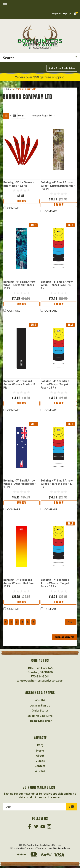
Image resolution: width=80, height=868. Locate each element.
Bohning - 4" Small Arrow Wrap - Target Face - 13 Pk (57, 285)
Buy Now (21, 201)
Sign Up (67, 13)
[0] (74, 14)
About (40, 755)
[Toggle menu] (5, 6)
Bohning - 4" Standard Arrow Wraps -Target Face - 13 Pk (55, 384)
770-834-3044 (40, 676)
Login (55, 13)
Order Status (40, 710)
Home (6, 89)
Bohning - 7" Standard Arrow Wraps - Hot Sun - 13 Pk (19, 583)
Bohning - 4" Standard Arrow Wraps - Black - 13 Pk (19, 384)
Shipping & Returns (40, 715)
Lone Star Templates (58, 848)
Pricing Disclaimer (40, 720)
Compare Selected (64, 637)
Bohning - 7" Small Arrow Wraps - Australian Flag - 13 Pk (19, 484)
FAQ (40, 745)
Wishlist (40, 700)
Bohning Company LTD (24, 89)
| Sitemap (56, 845)
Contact (40, 765)
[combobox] (40, 57)
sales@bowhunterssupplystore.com (40, 680)
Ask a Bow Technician (62, 68)
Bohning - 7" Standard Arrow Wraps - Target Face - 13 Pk (55, 583)
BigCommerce (28, 848)
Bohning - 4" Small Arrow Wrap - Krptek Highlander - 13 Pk (58, 185)
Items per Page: (39, 115)
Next (71, 621)
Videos (40, 760)
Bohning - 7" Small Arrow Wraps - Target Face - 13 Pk (57, 484)
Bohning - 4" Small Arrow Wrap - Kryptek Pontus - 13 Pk (19, 285)
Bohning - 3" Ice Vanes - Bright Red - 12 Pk (18, 184)
